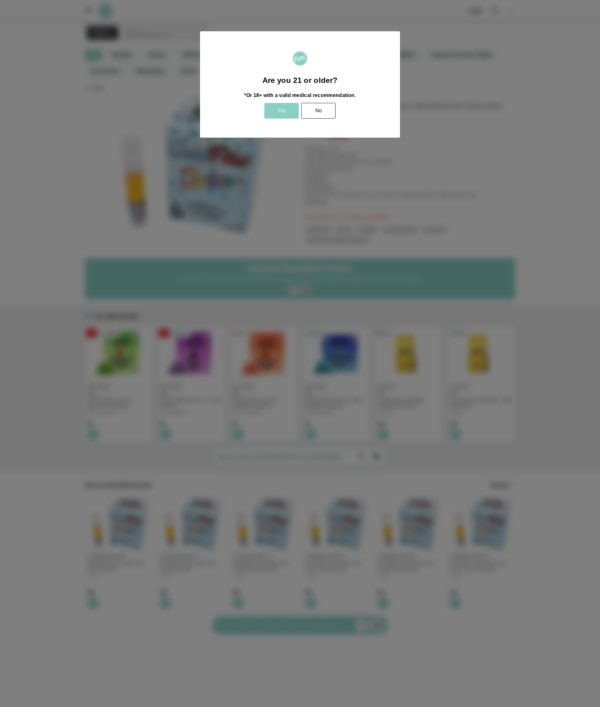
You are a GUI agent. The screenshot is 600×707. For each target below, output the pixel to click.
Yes (282, 110)
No (318, 110)
